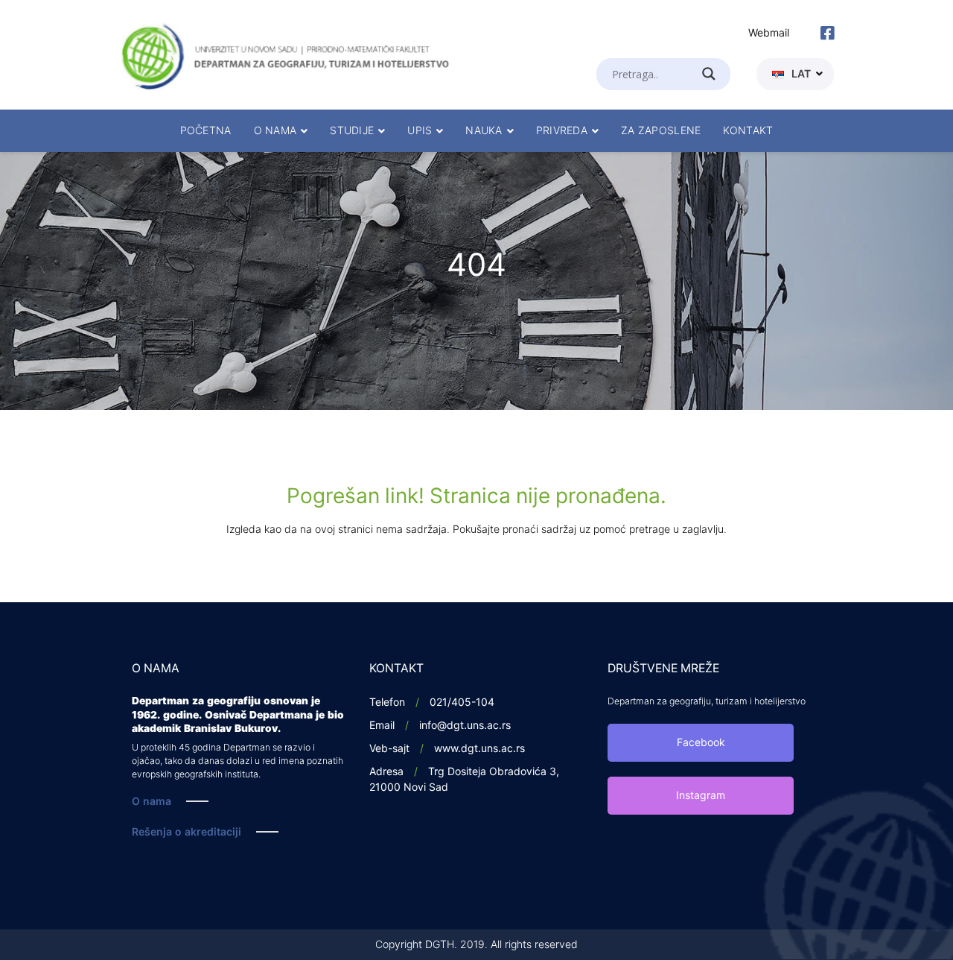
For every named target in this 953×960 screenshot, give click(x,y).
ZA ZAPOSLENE (661, 131)
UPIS (419, 131)
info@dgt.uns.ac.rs (465, 726)
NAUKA (483, 131)
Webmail (768, 33)
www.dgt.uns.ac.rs (479, 749)
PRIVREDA (561, 131)
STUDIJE (352, 131)
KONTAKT (748, 131)
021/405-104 (462, 702)
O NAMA (275, 131)
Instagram (700, 796)
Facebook (701, 743)
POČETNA (206, 131)
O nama (151, 802)
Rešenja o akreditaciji (186, 832)
